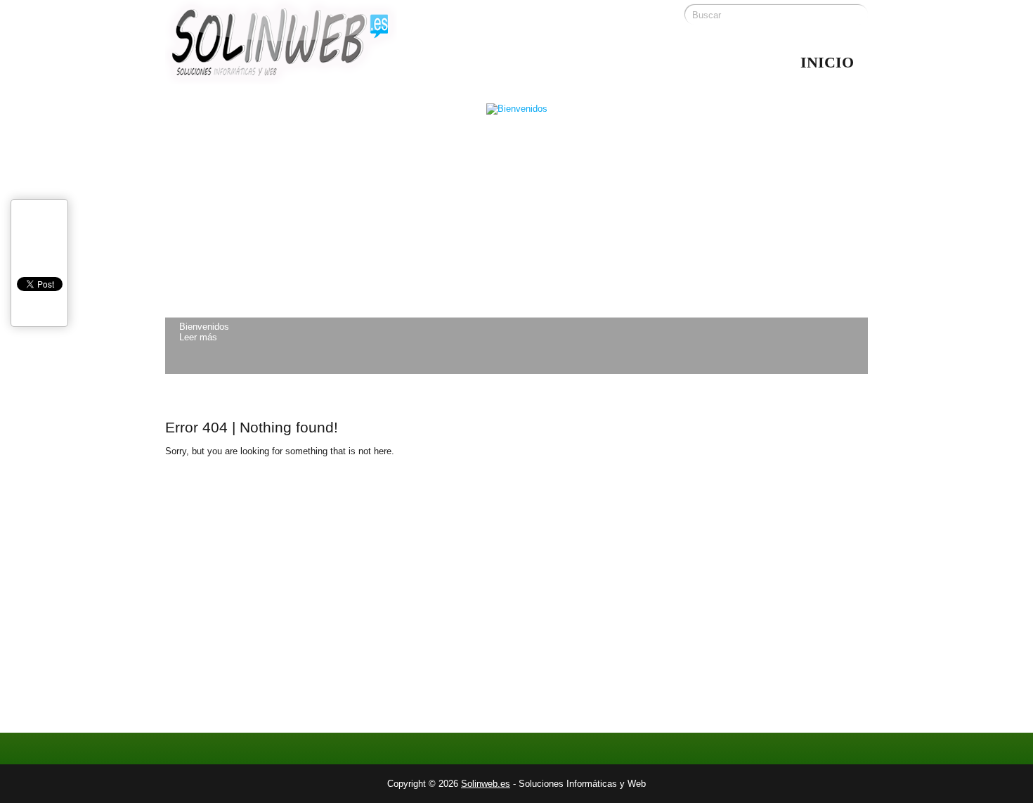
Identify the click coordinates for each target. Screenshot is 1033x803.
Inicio (827, 62)
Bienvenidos (204, 326)
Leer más (198, 337)
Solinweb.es (485, 783)
